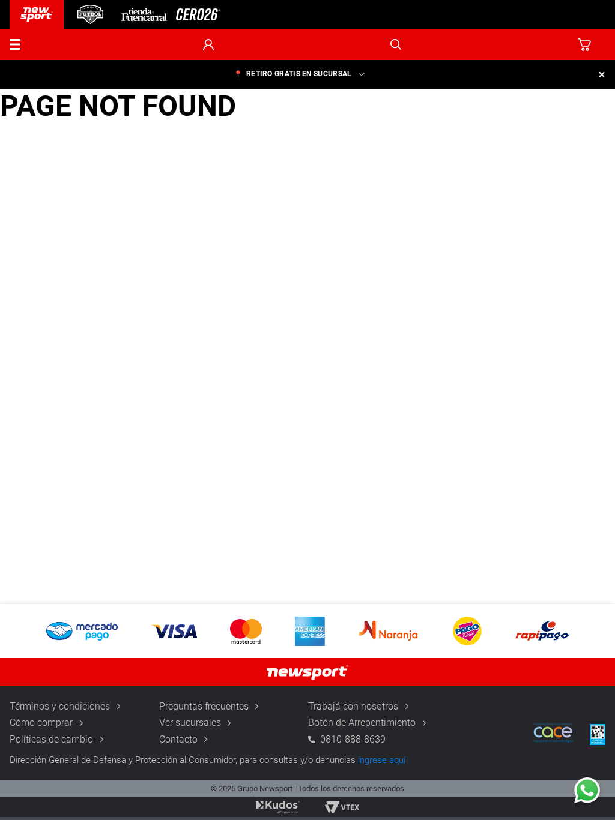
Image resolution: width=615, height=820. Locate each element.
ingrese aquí (381, 760)
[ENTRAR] (208, 44)
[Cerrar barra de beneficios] (601, 74)
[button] (15, 44)
